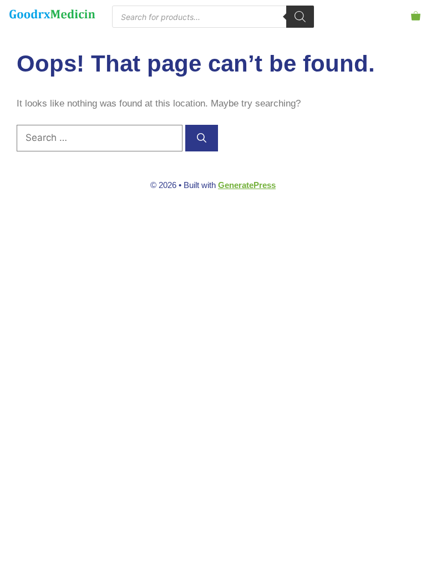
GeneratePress (247, 185)
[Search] (300, 17)
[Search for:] (101, 138)
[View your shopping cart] (415, 16)
